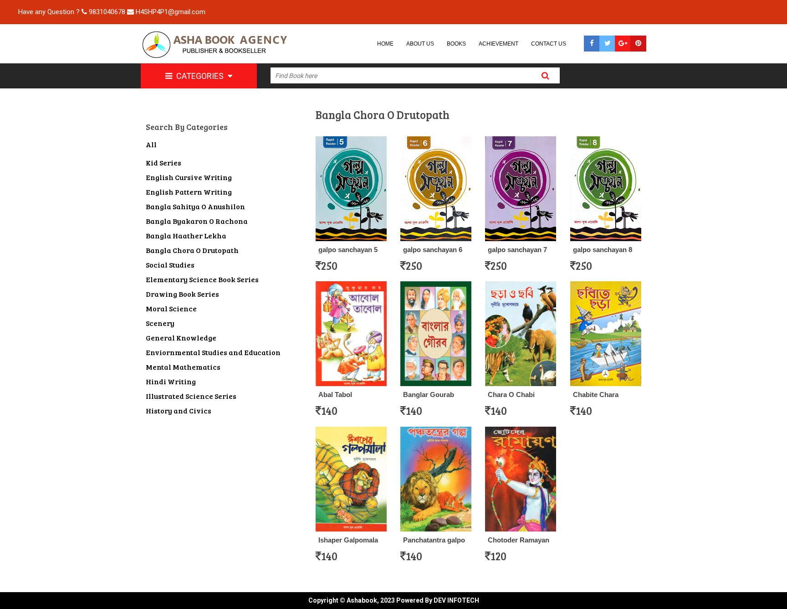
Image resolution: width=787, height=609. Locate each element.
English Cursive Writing (189, 177)
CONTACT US (548, 44)
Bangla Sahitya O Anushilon (195, 206)
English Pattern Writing (189, 191)
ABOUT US (420, 44)
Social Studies (170, 264)
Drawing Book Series (182, 294)
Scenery (160, 323)
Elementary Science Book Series (202, 279)
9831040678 (107, 12)
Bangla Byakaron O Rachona (197, 221)
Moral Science (171, 308)
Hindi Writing (171, 381)
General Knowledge (181, 337)
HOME (385, 44)
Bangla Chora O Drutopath (192, 250)
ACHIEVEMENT (498, 44)
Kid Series (163, 162)
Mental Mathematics (183, 367)
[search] (545, 75)
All (151, 144)
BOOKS (456, 44)
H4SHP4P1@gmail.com (170, 12)
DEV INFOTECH (456, 600)
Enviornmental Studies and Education (213, 352)
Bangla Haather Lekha (186, 235)
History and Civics (178, 410)
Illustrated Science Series (191, 396)
